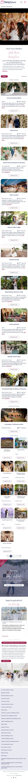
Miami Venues (4, 753)
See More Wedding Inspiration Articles (14, 642)
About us (4, 771)
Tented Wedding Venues (7, 738)
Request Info (14, 110)
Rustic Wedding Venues (7, 735)
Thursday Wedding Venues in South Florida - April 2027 (13, 759)
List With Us (23, 771)
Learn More (6, 661)
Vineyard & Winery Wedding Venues (10, 741)
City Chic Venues (5, 701)
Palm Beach (4, 755)
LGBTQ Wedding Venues (7, 721)
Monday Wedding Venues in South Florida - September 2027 (12, 763)
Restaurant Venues (6, 733)
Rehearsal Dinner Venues (7, 730)
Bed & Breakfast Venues (7, 695)
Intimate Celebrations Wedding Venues (11, 718)
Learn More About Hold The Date (14, 585)
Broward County (5, 698)
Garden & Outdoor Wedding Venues (10, 713)
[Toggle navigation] (25, 2)
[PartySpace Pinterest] (13, 777)
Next (20, 555)
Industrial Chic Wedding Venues (9, 715)
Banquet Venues (5, 692)
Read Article (5, 636)
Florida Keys (4, 710)
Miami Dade (4, 724)
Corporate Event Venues (7, 704)
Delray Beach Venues (6, 750)
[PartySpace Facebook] (11, 777)
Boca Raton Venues (6, 747)
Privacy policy (9, 771)
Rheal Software (18, 775)
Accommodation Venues (7, 690)
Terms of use (14, 771)
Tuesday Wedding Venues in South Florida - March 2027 (12, 767)
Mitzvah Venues (5, 727)
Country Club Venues (6, 707)
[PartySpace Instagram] (15, 777)
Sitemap (18, 771)
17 (17, 555)
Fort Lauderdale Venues (7, 744)
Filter (4, 76)
